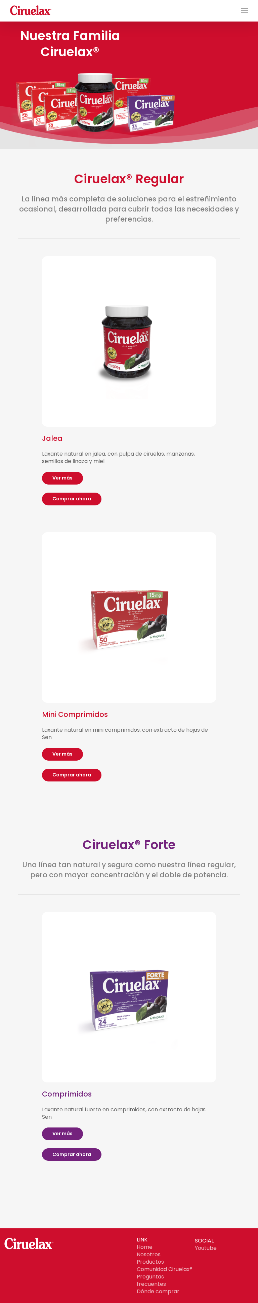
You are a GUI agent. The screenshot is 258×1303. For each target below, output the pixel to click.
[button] (244, 10)
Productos (150, 1262)
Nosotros (149, 1254)
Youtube (206, 1248)
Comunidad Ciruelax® (164, 1269)
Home (145, 1247)
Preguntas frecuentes (151, 1280)
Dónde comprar (158, 1291)
